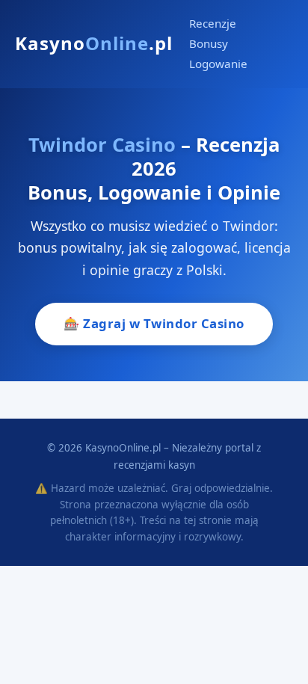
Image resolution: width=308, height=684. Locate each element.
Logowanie (218, 63)
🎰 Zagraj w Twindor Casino (154, 323)
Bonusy (208, 43)
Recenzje (212, 23)
